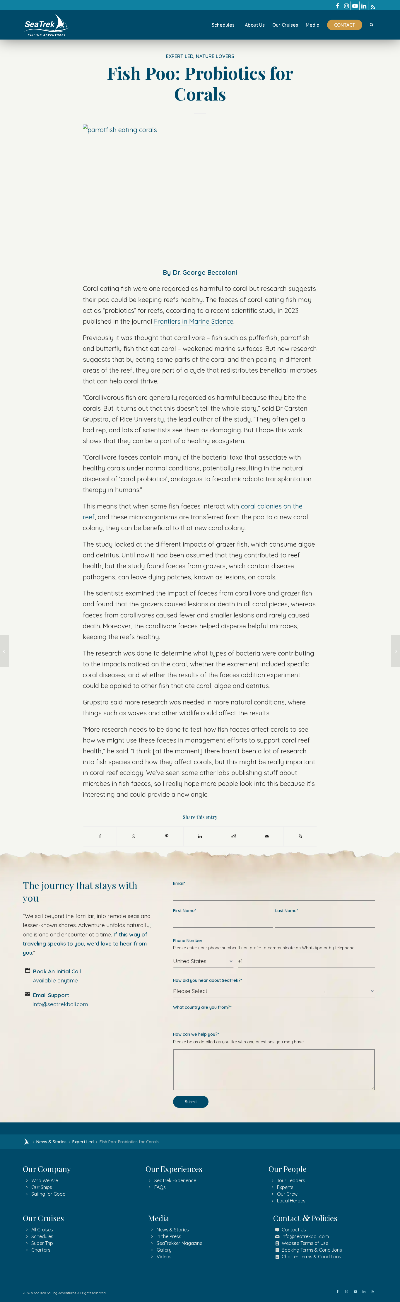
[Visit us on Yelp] (300, 836)
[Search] (371, 25)
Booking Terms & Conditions (312, 1250)
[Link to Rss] (372, 5)
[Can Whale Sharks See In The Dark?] (395, 651)
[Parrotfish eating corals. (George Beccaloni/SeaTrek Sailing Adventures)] (200, 191)
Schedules (42, 1236)
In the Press (169, 1236)
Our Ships (41, 1187)
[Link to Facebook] (337, 5)
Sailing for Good (48, 1194)
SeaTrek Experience (175, 1180)
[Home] (26, 1142)
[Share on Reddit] (233, 836)
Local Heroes (291, 1201)
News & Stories (51, 1141)
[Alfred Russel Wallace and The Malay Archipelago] (4, 651)
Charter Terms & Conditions (311, 1257)
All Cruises (42, 1230)
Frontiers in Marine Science (193, 321)
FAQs (160, 1187)
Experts (285, 1187)
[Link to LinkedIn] (364, 5)
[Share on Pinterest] (166, 836)
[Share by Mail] (266, 836)
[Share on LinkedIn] (200, 836)
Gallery (164, 1250)
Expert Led (179, 56)
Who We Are (44, 1180)
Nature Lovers (215, 56)
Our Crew (287, 1194)
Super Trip (42, 1243)
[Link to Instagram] (346, 5)
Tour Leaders (291, 1180)
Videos (164, 1257)
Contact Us (294, 1230)
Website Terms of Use (305, 1243)
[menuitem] (223, 25)
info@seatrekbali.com (305, 1236)
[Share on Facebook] (100, 836)
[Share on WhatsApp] (133, 836)
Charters (40, 1250)
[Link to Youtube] (355, 5)
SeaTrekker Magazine (179, 1243)
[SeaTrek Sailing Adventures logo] (46, 25)
